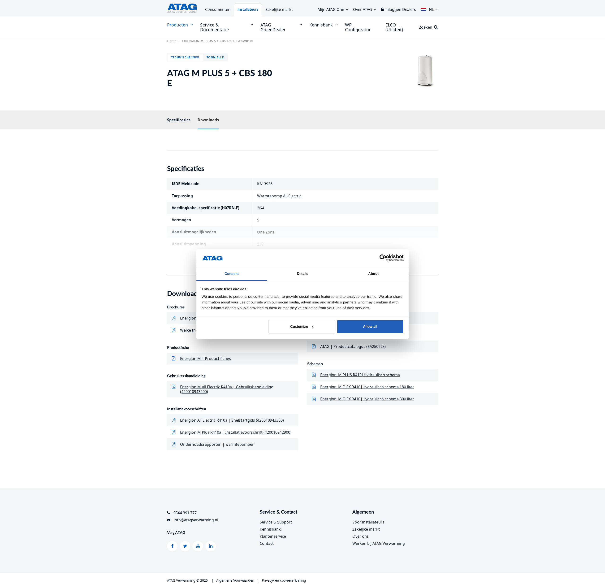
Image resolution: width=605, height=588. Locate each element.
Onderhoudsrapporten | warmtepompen (217, 444)
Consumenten (217, 9)
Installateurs (248, 9)
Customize (299, 326)
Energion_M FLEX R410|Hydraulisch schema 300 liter (367, 399)
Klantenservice (273, 536)
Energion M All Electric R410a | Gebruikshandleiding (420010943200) (226, 389)
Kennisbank (270, 529)
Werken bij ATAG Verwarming (378, 543)
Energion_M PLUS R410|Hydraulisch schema (360, 374)
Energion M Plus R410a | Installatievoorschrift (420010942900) (235, 432)
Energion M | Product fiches (205, 358)
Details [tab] (302, 274)
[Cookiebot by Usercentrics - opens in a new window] (383, 258)
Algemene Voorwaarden (235, 580)
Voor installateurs (368, 522)
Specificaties (178, 119)
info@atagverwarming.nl (196, 520)
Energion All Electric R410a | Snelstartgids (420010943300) (232, 420)
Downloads (208, 119)
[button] (429, 8)
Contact (267, 543)
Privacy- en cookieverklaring (284, 580)
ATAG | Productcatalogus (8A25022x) (353, 346)
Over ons (360, 536)
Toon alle (215, 57)
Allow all (370, 326)
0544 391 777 (185, 512)
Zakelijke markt (279, 9)
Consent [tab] (232, 274)
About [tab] (373, 274)
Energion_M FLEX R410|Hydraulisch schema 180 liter (367, 386)
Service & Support (276, 522)
